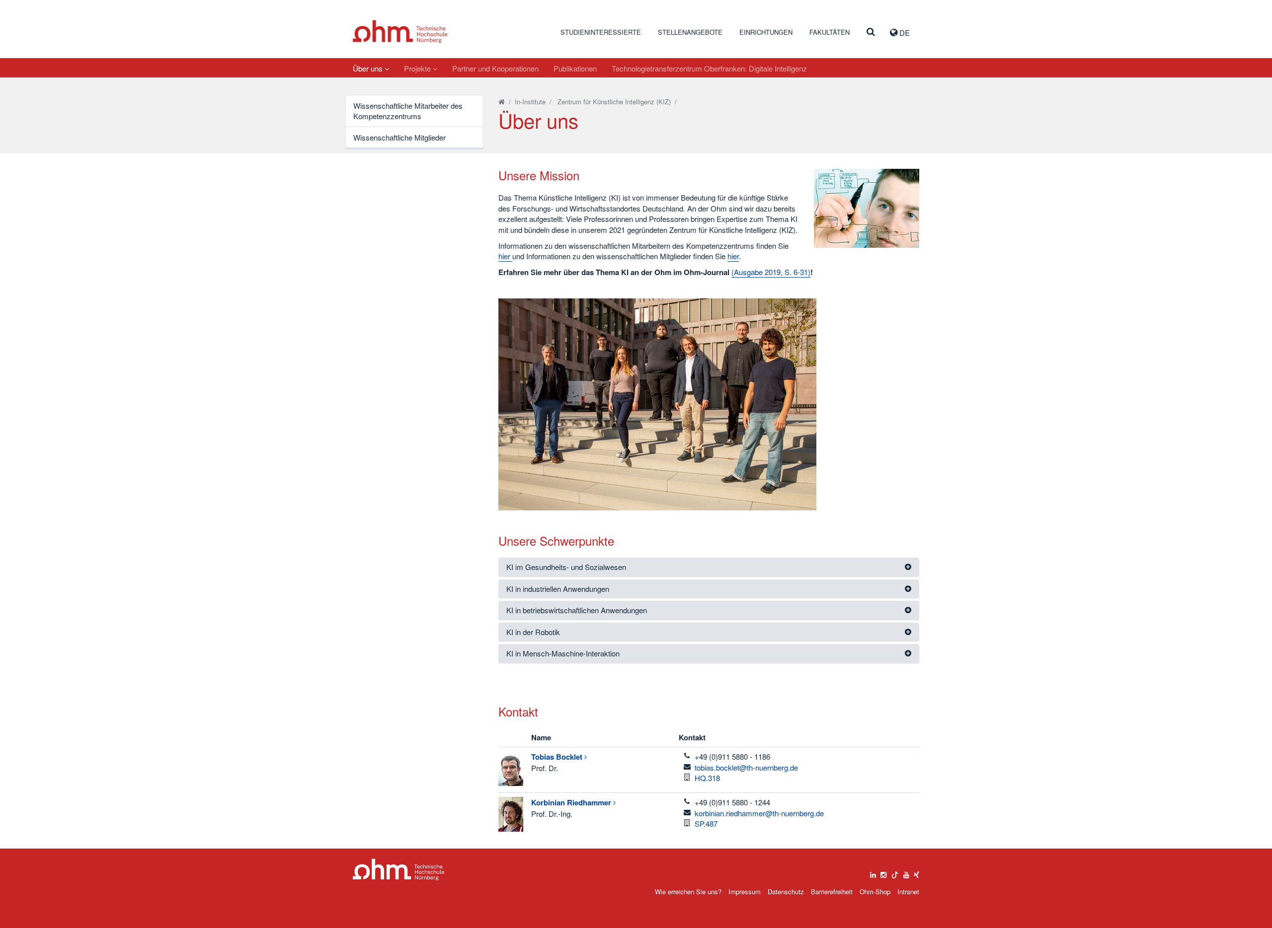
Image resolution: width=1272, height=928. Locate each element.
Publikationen (575, 68)
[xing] (916, 872)
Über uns (369, 68)
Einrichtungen (766, 32)
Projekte (418, 68)
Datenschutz (786, 891)
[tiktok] (895, 872)
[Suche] (871, 32)
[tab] (709, 567)
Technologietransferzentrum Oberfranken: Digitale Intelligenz (709, 68)
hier (505, 256)
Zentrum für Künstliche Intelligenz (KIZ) (614, 101)
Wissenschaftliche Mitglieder (399, 137)
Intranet (908, 891)
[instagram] (883, 872)
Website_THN (400, 31)
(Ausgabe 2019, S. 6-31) (770, 272)
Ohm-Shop (875, 891)
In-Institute (530, 101)
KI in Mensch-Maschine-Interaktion (563, 653)
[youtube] (906, 872)
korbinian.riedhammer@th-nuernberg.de (759, 813)
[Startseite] (501, 101)
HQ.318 (707, 778)
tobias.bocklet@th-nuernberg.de (746, 767)
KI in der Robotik (533, 632)
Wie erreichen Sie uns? (688, 891)
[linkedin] (873, 872)
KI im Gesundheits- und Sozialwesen (566, 567)
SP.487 (706, 823)
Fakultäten (829, 32)
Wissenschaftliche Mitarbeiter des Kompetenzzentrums (408, 110)
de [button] (903, 32)
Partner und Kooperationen (495, 68)
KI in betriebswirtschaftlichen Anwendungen (576, 610)
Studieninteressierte (600, 32)
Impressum (744, 891)
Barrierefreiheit (832, 891)
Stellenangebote (690, 32)
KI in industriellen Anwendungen (557, 588)
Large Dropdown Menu (399, 869)
